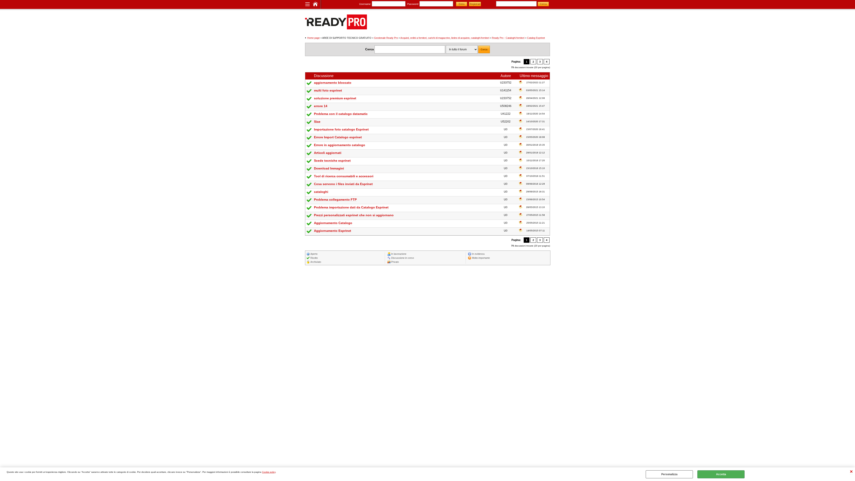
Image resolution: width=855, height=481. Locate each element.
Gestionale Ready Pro (386, 38)
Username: (365, 4)
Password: (413, 4)
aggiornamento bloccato (332, 82)
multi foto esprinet (328, 90)
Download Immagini (329, 168)
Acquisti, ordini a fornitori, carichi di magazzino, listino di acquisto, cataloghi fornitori (444, 38)
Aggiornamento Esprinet (332, 230)
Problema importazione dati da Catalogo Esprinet (351, 207)
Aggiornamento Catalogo (333, 223)
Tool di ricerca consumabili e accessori (343, 176)
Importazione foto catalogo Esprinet (341, 129)
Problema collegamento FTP (335, 199)
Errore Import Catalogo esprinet (338, 137)
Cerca (369, 49)
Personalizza (669, 474)
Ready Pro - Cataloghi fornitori (508, 38)
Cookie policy (268, 472)
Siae (317, 121)
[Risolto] (309, 85)
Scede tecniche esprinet (332, 160)
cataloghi (321, 192)
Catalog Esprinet (536, 38)
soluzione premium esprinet (335, 98)
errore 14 (320, 106)
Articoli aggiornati (327, 153)
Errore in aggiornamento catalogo (339, 145)
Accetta (721, 474)
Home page (313, 38)
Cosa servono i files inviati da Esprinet (343, 184)
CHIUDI (851, 472)
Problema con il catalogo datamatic (341, 114)
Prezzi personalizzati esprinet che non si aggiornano (354, 215)
